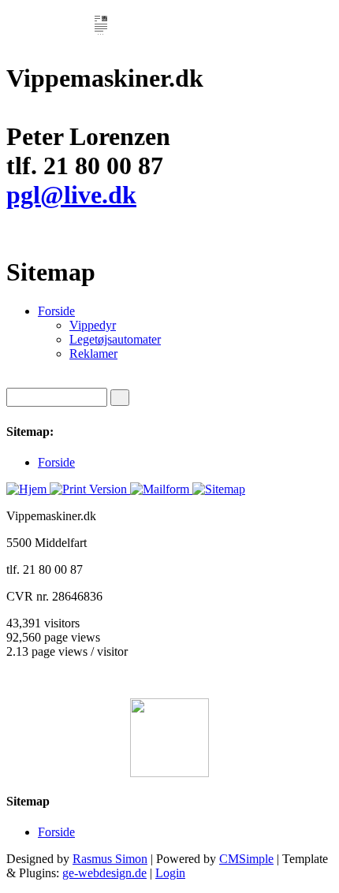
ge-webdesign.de (104, 873)
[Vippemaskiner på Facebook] (169, 737)
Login (170, 873)
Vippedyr (92, 325)
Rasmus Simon (110, 858)
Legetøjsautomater (115, 339)
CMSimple (246, 858)
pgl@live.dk (71, 194)
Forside (56, 311)
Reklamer (93, 353)
